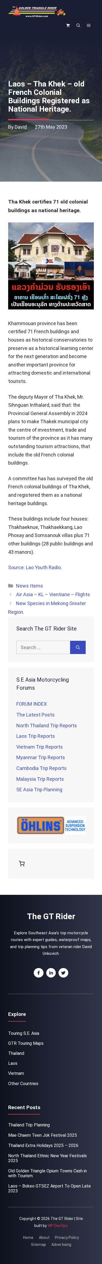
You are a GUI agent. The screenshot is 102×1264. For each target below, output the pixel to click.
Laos (12, 1063)
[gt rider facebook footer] (39, 973)
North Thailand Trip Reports (46, 725)
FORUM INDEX (31, 704)
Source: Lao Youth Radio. (35, 567)
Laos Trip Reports (35, 736)
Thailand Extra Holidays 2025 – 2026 (43, 1145)
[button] (78, 25)
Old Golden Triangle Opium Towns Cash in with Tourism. (47, 1173)
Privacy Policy (67, 1237)
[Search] (78, 647)
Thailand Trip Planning (29, 1125)
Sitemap (38, 1244)
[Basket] (22, 863)
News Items (29, 586)
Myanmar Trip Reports (40, 757)
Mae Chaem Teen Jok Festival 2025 (42, 1135)
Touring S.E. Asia (23, 1033)
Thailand (16, 1053)
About (44, 1237)
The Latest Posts (35, 715)
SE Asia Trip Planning (39, 789)
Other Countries (23, 1083)
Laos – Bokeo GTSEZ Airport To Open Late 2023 (49, 1188)
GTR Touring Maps (26, 1043)
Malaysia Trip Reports (40, 779)
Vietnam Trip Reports (39, 747)
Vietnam (16, 1073)
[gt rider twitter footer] (63, 973)
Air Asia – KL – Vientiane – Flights (53, 594)
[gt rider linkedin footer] (51, 973)
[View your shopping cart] (68, 25)
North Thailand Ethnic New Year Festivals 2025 (47, 1158)
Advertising (61, 1244)
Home (28, 1237)
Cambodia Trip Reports (41, 768)
